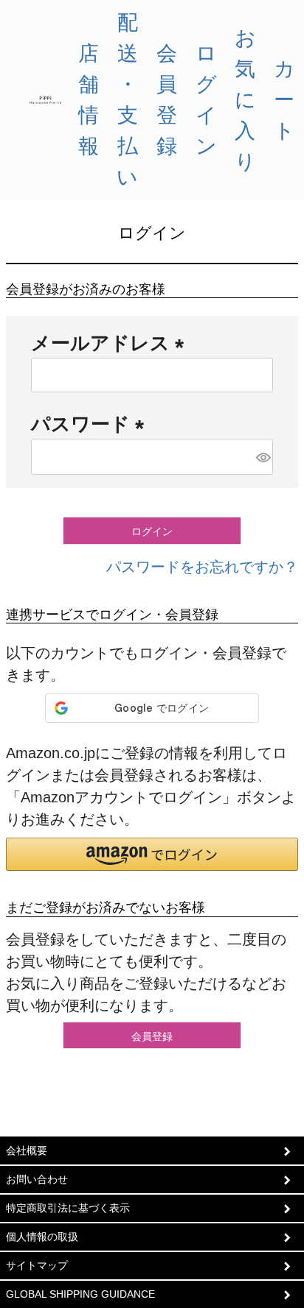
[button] (152, 854)
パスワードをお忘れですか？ (202, 567)
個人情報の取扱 (42, 1236)
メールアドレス (112, 343)
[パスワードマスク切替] (262, 456)
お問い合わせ (37, 1179)
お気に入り (245, 99)
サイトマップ (37, 1265)
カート (284, 99)
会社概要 (26, 1150)
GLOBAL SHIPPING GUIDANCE (80, 1294)
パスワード (92, 424)
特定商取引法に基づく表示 (68, 1208)
